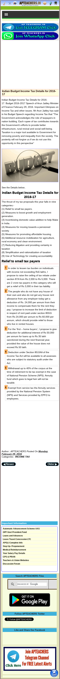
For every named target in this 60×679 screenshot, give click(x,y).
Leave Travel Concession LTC (17, 539)
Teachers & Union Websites (16, 560)
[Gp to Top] (54, 673)
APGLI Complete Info (12, 543)
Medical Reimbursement (14, 550)
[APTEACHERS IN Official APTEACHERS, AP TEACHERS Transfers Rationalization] (30, 5)
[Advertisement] (30, 63)
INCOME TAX (22, 456)
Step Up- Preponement (13, 546)
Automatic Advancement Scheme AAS (21, 528)
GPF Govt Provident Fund (15, 532)
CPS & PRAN (9, 557)
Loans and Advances (13, 536)
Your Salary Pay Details (14, 553)
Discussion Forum (11, 564)
